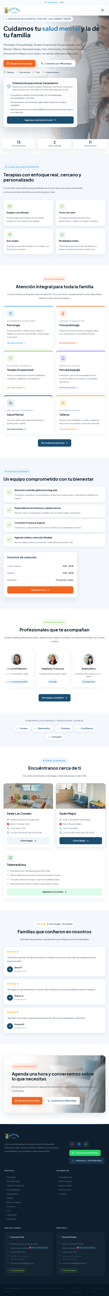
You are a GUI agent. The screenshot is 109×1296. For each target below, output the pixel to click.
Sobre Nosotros (65, 1177)
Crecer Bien (15, 1288)
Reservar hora (39, 590)
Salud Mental (12, 1194)
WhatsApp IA (55, 2)
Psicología (11, 1177)
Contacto (63, 1194)
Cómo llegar (26, 840)
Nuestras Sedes (65, 1185)
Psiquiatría (11, 1219)
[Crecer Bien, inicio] (12, 10)
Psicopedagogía (13, 1190)
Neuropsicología (14, 1202)
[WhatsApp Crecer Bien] (86, 1144)
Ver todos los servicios (52, 443)
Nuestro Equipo (65, 1181)
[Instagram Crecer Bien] (72, 1144)
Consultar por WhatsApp (58, 63)
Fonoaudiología (13, 1181)
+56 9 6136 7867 (69, 1252)
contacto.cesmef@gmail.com (22, 1263)
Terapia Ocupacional (15, 1185)
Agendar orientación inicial (39, 120)
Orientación (12, 1215)
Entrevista (11, 1206)
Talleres (10, 1198)
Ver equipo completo (53, 697)
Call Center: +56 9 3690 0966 (89, 1160)
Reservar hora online (21, 63)
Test (9, 1211)
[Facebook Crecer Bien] (79, 1144)
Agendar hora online (53, 891)
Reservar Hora (65, 1190)
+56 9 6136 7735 (18, 1252)
